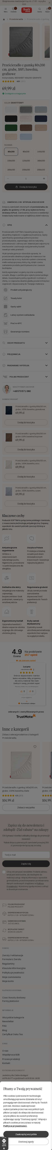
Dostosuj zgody (26, 1141)
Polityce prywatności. (15, 1126)
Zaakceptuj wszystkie (26, 1134)
